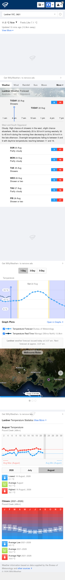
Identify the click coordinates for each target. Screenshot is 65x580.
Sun (36, 84)
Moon (44, 84)
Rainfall (26, 84)
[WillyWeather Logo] (7, 4)
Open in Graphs (54, 321)
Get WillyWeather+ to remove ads (19, 77)
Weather (6, 84)
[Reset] (54, 14)
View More (39, 420)
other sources (24, 568)
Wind (16, 84)
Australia (6, 94)
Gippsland (25, 94)
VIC (15, 94)
